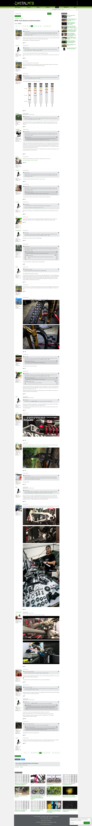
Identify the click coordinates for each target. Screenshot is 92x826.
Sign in (63, 9)
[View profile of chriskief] (19, 725)
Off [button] (55, 822)
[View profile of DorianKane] (19, 206)
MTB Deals (66, 7)
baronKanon (17, 170)
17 (24, 351)
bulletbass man (18, 244)
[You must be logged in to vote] (23, 42)
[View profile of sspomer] (19, 417)
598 (25, 26)
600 (30, 26)
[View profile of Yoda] (19, 221)
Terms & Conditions (37, 816)
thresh (17, 698)
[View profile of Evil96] (19, 301)
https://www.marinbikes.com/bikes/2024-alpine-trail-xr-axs (34, 207)
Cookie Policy (51, 816)
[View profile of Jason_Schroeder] (19, 673)
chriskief (17, 721)
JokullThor (17, 354)
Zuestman (17, 45)
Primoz (26, 116)
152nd (20, 227)
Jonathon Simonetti (18, 612)
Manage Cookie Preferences (46, 820)
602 (34, 26)
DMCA (47, 816)
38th (20, 733)
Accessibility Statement (40, 822)
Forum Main (17, 18)
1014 (44, 26)
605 (41, 26)
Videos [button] (38, 7)
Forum (57, 7)
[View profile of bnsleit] (19, 401)
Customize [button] (72, 822)
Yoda (25, 232)
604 (38, 26)
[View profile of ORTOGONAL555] (19, 234)
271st (20, 141)
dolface (26, 31)
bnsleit (26, 204)
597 (23, 26)
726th (20, 749)
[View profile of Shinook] (19, 271)
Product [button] (47, 7)
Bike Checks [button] (17, 7)
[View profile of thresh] (19, 703)
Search (49, 13)
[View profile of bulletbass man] (19, 248)
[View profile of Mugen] (19, 491)
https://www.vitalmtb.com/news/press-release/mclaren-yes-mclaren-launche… (36, 446)
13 (24, 470)
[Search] (76, 9)
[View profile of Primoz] (19, 33)
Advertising (56, 816)
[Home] (24, 3)
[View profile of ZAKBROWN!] (19, 133)
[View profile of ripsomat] (19, 742)
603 (36, 26)
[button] (17, 759)
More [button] (75, 7)
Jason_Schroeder (18, 669)
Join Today (59, 9)
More (41, 50)
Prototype (19, 23)
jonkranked (17, 113)
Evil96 (16, 297)
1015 (47, 26)
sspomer (17, 443)
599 (27, 26)
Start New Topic (17, 16)
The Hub (21, 18)
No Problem (87, 822)
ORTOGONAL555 (18, 230)
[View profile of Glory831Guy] (19, 689)
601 (32, 26)
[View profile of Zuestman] (19, 50)
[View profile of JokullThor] (19, 358)
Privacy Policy (43, 816)
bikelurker (17, 473)
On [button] (53, 822)
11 (24, 440)
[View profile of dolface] (19, 78)
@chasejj (26, 50)
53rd (20, 681)
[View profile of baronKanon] (19, 174)
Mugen (17, 487)
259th (20, 710)
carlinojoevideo (18, 504)
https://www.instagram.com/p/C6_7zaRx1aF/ (30, 160)
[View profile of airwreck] (19, 161)
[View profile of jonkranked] (19, 117)
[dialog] (80, 821)
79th (20, 241)
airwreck (17, 156)
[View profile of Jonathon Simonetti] (19, 616)
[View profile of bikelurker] (19, 477)
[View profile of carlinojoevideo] (19, 508)
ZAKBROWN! (18, 129)
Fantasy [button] (28, 7)
